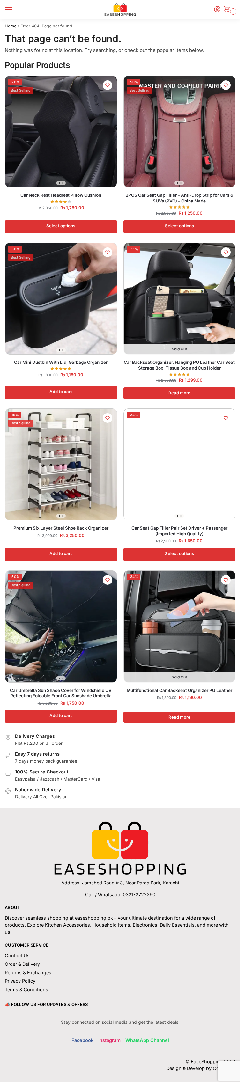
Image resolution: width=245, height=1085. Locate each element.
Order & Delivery (22, 964)
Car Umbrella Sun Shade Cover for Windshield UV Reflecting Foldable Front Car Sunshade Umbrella (61, 693)
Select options (60, 225)
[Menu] (14, 9)
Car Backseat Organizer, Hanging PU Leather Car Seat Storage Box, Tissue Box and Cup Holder (179, 365)
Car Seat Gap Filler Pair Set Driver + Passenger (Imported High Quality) (179, 530)
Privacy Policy (20, 981)
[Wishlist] (107, 85)
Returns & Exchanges (28, 973)
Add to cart (60, 391)
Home (10, 26)
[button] (228, 9)
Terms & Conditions (26, 990)
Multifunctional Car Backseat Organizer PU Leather (179, 690)
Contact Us (17, 955)
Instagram (109, 1040)
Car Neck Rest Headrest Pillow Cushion (60, 195)
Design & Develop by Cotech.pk (200, 1068)
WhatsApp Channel (147, 1040)
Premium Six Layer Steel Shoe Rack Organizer (60, 528)
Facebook (82, 1040)
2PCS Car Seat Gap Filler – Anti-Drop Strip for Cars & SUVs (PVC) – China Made (179, 198)
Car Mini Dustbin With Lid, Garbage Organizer (61, 362)
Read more (179, 392)
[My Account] (217, 9)
